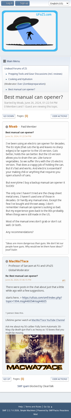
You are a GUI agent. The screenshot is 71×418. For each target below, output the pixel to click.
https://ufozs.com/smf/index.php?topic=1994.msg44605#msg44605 (34, 299)
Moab (13, 126)
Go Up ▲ (48, 406)
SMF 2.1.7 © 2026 (10, 410)
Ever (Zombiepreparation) (31, 83)
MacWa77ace (18, 261)
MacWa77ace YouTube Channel (48, 320)
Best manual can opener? (19, 132)
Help (20, 406)
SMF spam (23, 386)
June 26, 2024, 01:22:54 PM (18, 136)
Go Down (8, 116)
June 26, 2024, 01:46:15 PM (18, 279)
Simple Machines (28, 410)
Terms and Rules (33, 406)
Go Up (6, 379)
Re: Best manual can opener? (21, 276)
